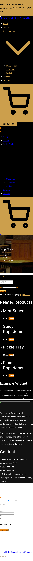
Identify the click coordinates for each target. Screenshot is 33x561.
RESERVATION (8, 124)
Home (5, 255)
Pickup (12, 500)
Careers (6, 76)
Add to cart (3, 291)
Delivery (4, 500)
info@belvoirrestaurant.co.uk (13, 474)
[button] (18, 62)
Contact (6, 80)
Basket (9, 73)
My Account (11, 66)
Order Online (9, 144)
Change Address (4, 530)
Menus (6, 27)
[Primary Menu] (0, 128)
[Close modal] (0, 497)
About (5, 23)
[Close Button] (0, 131)
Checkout (10, 69)
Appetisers (6, 258)
